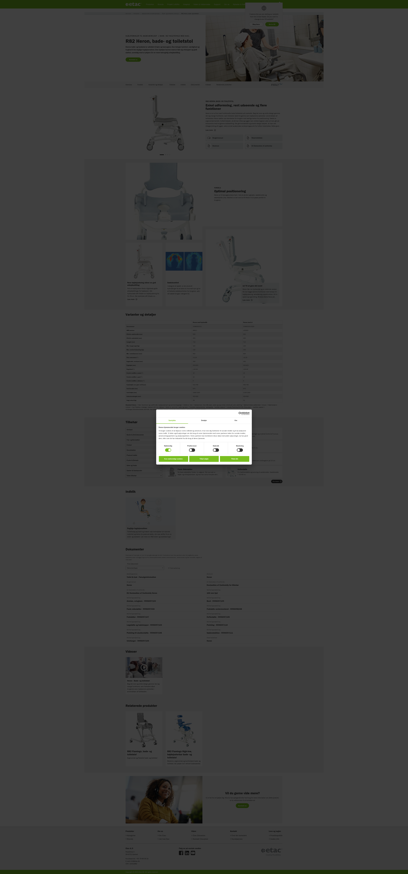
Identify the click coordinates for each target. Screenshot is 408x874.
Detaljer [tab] (204, 420)
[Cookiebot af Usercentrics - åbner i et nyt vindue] (240, 413)
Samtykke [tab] (172, 420)
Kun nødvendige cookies (173, 459)
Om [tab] (235, 420)
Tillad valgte (204, 459)
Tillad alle (234, 459)
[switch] (192, 450)
